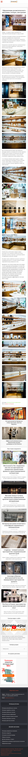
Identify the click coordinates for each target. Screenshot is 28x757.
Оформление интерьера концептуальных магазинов (13, 741)
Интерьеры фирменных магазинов (9, 730)
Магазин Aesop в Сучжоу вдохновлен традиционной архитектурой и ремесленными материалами (14, 498)
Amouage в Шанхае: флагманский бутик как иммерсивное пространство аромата (14, 578)
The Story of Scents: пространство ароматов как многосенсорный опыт (14, 606)
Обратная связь (14, 690)
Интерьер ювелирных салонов (8, 718)
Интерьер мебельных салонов (8, 712)
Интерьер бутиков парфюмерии (14, 402)
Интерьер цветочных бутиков (8, 720)
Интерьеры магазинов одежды (8, 735)
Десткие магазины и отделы (8, 739)
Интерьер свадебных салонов (8, 710)
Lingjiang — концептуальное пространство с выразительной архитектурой (14, 551)
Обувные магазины (6, 737)
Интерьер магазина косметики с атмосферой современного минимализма (14, 525)
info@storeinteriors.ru (9, 697)
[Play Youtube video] (14, 627)
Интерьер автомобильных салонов (9, 708)
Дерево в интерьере (9, 403)
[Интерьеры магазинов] (14, 1)
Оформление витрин (6, 743)
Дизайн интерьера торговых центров (10, 716)
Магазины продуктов (6, 733)
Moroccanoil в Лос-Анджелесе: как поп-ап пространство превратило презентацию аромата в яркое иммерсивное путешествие (14, 469)
